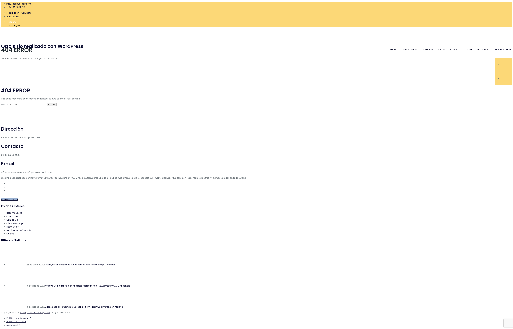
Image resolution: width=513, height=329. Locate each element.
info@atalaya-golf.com (18, 3)
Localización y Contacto (19, 12)
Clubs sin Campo (15, 223)
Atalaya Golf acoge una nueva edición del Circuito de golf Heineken (80, 264)
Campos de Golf (409, 49)
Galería (10, 233)
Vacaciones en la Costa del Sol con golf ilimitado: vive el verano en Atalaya (84, 306)
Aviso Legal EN (13, 325)
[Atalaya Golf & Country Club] (256, 34)
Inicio (393, 49)
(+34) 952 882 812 (15, 7)
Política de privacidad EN (19, 318)
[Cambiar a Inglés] (501, 64)
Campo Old (12, 219)
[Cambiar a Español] (501, 78)
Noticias (454, 49)
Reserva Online (14, 212)
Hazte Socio (483, 49)
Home (17, 58)
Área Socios (12, 16)
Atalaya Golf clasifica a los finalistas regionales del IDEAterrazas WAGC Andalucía (87, 285)
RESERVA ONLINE (503, 49)
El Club (441, 49)
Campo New (12, 216)
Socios (468, 49)
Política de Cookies (16, 321)
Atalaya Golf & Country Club (35, 312)
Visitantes (427, 49)
